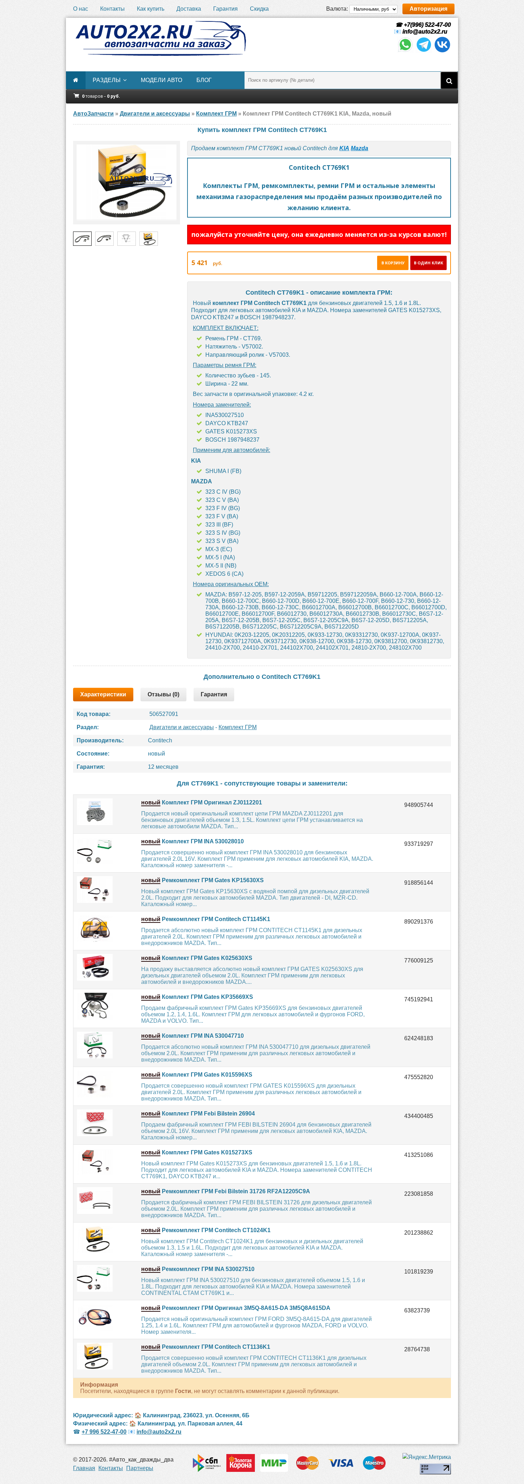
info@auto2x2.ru (424, 32)
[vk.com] (442, 51)
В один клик (428, 262)
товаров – (101, 96)
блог (204, 80)
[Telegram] (423, 51)
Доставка (188, 9)
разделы (106, 80)
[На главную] (160, 38)
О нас (80, 9)
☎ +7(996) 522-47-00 (422, 25)
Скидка (259, 9)
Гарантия (225, 9)
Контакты (112, 9)
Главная (84, 1468)
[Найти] (449, 80)
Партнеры (139, 1468)
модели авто (161, 80)
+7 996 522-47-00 (104, 1432)
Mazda (359, 148)
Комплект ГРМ (238, 727)
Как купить (150, 9)
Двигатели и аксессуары (181, 727)
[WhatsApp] (405, 51)
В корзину (393, 262)
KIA (344, 148)
